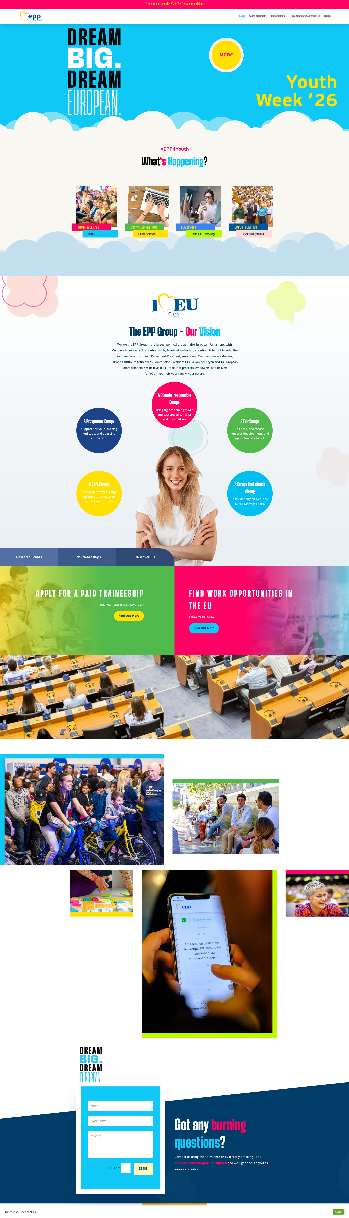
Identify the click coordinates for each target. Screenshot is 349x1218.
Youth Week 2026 (258, 16)
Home (242, 16)
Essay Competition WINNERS (305, 16)
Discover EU (145, 557)
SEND (143, 1168)
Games (328, 16)
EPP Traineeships (87, 557)
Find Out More (129, 616)
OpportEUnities (279, 16)
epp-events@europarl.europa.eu (200, 1163)
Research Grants (29, 557)
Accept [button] (338, 1211)
